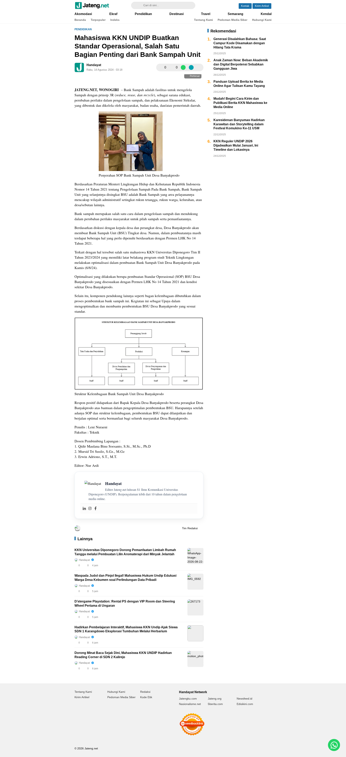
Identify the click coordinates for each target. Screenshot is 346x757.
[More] (199, 67)
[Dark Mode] (229, 5)
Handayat (93, 65)
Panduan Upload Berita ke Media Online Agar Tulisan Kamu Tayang (239, 83)
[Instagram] (90, 509)
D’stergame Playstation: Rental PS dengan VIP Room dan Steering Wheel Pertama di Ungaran (124, 603)
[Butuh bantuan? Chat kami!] (334, 745)
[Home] (218, 5)
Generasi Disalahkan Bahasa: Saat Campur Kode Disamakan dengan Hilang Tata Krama (239, 43)
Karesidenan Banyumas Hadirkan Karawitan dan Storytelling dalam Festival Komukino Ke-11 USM (239, 124)
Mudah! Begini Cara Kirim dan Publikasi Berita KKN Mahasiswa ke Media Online (240, 103)
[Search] (136, 5)
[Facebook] (95, 509)
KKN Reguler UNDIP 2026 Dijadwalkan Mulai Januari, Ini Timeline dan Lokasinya (235, 145)
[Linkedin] (84, 509)
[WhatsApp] (183, 67)
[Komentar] (171, 67)
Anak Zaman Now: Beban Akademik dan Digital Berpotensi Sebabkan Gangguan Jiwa (240, 64)
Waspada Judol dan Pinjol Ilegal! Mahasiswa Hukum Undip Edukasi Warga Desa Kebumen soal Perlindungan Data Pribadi (125, 577)
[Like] (160, 67)
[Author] (79, 67)
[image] (195, 556)
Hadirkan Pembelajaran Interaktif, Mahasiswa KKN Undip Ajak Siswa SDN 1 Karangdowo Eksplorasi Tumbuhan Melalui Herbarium (126, 629)
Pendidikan (83, 29)
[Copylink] (191, 67)
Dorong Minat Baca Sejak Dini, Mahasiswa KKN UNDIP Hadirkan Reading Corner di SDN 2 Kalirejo (123, 655)
